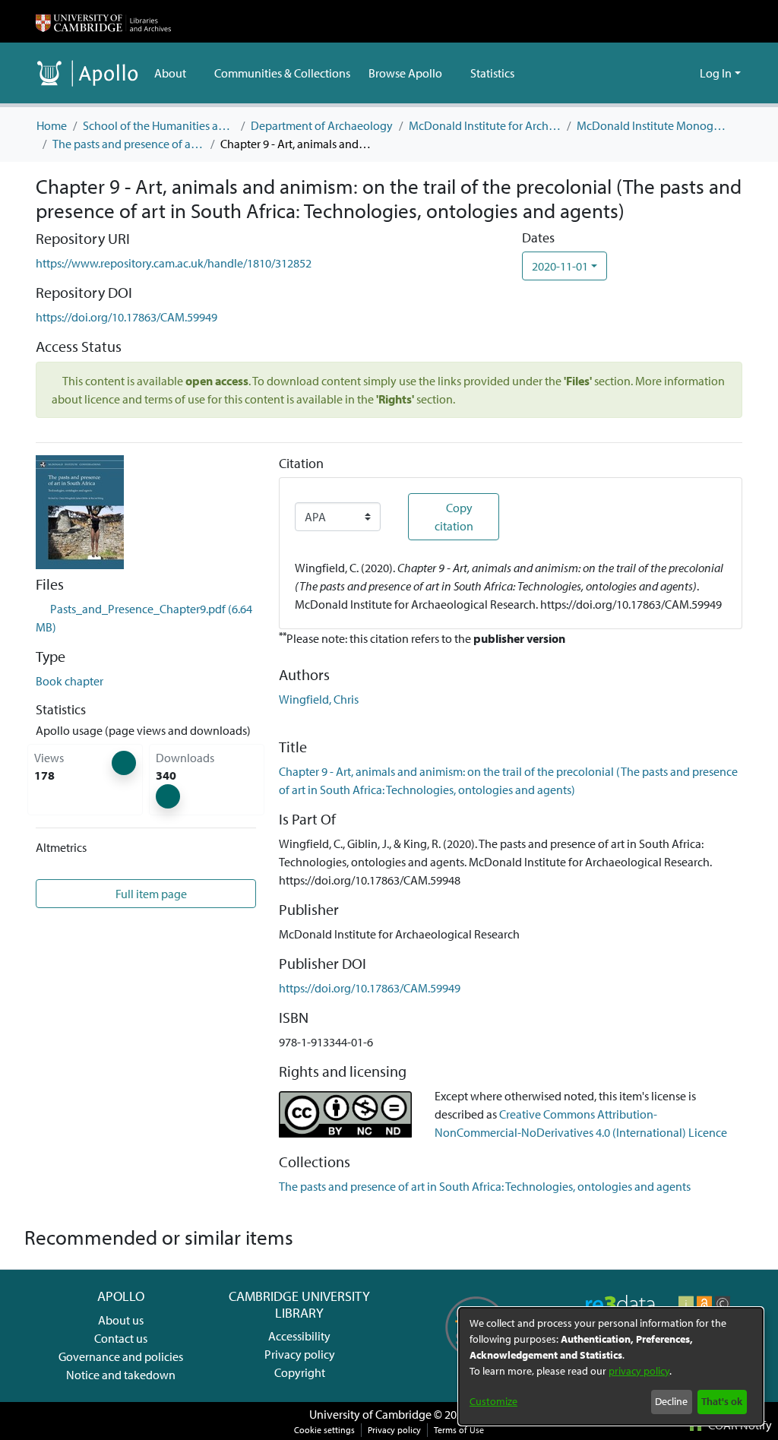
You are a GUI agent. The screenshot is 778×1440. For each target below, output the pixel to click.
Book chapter (69, 680)
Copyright (299, 1372)
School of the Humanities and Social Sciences (159, 125)
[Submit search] (663, 73)
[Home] (103, 21)
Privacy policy (299, 1354)
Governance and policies (121, 1356)
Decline (671, 1401)
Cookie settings (324, 1429)
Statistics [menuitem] (492, 73)
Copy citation (454, 516)
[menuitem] (175, 73)
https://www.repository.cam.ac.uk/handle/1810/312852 (174, 263)
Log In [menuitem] (716, 73)
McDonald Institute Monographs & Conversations (653, 125)
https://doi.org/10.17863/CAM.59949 (126, 316)
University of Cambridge (370, 1414)
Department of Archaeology (322, 125)
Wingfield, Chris (319, 699)
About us (121, 1320)
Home (51, 125)
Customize (493, 1401)
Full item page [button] (150, 893)
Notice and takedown (121, 1374)
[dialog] (611, 1366)
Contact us (120, 1338)
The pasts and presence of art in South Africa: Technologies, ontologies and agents (128, 143)
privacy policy (639, 1371)
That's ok (721, 1401)
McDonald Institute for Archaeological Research (485, 125)
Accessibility (299, 1335)
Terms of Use (459, 1429)
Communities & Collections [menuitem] (282, 73)
